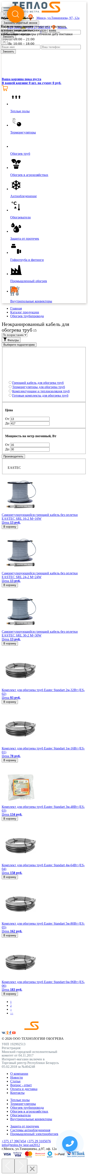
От (7, 419)
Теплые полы (20, 1100)
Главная (16, 308)
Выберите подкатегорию (19, 344)
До (7, 423)
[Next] (21, 1166)
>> (11, 1013)
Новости (16, 1077)
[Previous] (8, 1166)
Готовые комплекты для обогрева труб (40, 395)
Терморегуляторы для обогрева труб (38, 387)
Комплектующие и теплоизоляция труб (41, 391)
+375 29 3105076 (39, 1141)
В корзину (9, 526)
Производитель (13, 456)
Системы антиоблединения (30, 1130)
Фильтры (13, 340)
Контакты (17, 1093)
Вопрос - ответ (21, 1085)
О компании (19, 1073)
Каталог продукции (24, 312)
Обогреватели (20, 1115)
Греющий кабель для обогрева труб (38, 383)
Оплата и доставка (23, 1089)
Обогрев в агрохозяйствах (29, 1111)
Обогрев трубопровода (27, 316)
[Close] (4, 42)
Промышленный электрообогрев (34, 1134)
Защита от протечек (24, 1126)
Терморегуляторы (23, 1104)
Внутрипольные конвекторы (31, 1119)
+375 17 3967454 (14, 1141)
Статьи (15, 1081)
